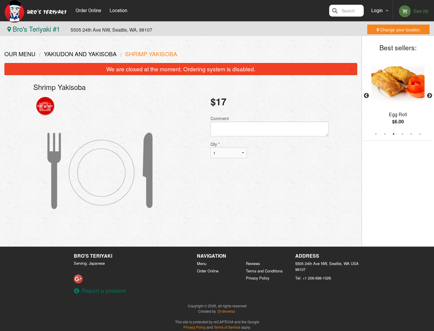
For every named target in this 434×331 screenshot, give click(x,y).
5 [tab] (411, 134)
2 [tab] (385, 134)
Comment (220, 118)
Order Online (88, 10)
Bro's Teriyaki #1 (36, 28)
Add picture (45, 106)
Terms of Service (227, 327)
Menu (201, 263)
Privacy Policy (257, 278)
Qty (215, 144)
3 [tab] (394, 134)
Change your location (399, 30)
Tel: (313, 278)
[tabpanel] (398, 95)
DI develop (226, 311)
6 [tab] (420, 134)
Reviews (253, 263)
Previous (366, 96)
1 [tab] (376, 134)
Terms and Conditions (264, 271)
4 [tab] (402, 134)
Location (118, 10)
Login (377, 10)
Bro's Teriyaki (93, 255)
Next (430, 96)
